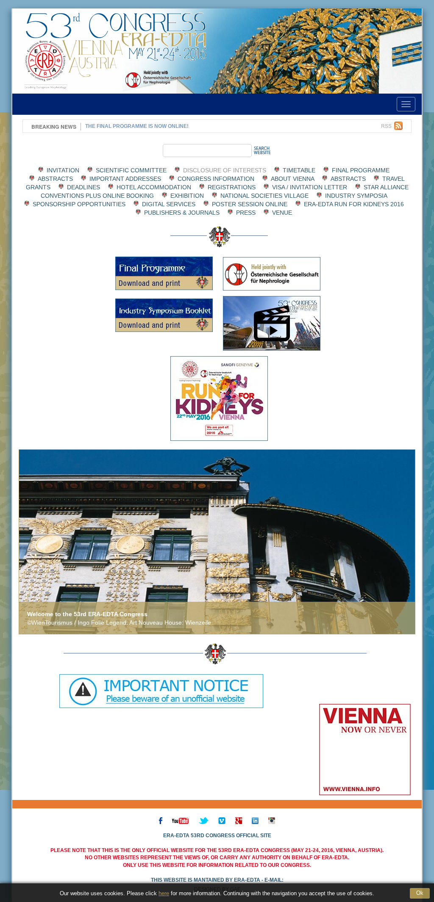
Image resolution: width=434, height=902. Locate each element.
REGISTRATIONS (232, 187)
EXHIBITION (187, 195)
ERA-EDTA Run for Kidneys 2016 (354, 204)
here (164, 893)
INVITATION (63, 170)
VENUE (282, 212)
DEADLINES (83, 187)
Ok (419, 893)
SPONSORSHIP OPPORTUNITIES (79, 204)
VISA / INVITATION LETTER (309, 187)
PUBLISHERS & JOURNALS (182, 212)
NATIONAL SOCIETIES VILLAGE (264, 195)
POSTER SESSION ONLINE (249, 204)
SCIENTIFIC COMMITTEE (131, 170)
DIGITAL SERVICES (168, 204)
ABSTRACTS (55, 178)
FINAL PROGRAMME (360, 170)
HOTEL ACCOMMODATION (154, 187)
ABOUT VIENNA (292, 178)
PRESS (246, 212)
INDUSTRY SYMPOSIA (356, 195)
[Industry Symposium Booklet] (164, 315)
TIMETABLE (299, 170)
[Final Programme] (164, 273)
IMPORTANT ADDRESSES (125, 178)
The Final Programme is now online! (137, 126)
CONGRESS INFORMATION (216, 178)
